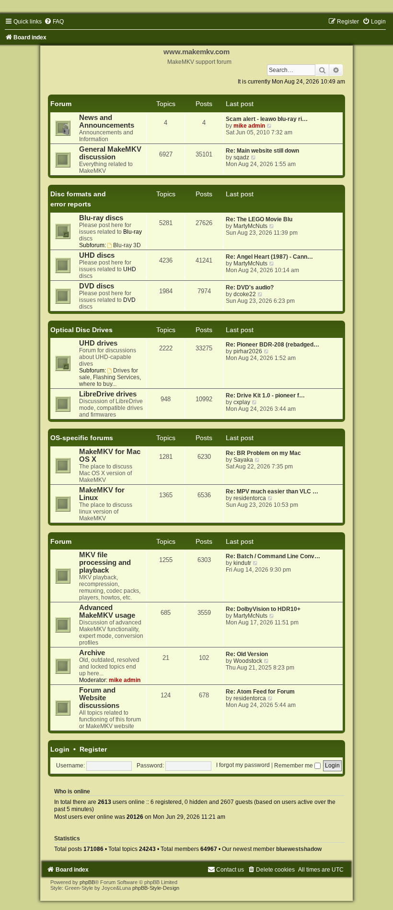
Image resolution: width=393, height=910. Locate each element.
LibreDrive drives (108, 394)
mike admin (249, 125)
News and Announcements (106, 121)
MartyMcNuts (250, 226)
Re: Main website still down (262, 150)
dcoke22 (244, 294)
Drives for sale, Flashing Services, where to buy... (110, 377)
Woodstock (247, 661)
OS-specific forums (81, 438)
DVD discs (96, 286)
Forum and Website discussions (99, 697)
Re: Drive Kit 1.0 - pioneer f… (265, 395)
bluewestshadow (299, 849)
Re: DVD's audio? (250, 287)
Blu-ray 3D (127, 245)
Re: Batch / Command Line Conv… (273, 556)
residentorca (249, 498)
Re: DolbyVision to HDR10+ (263, 609)
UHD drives (98, 343)
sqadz (241, 157)
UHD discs (97, 255)
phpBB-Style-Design (155, 888)
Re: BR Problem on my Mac (263, 453)
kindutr (242, 563)
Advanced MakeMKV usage (107, 611)
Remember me (294, 765)
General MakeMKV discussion (110, 153)
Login (59, 749)
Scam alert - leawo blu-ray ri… (267, 119)
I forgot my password (243, 765)
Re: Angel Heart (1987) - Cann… (269, 256)
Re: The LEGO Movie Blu (259, 219)
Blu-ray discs (101, 218)
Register (93, 749)
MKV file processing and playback (105, 562)
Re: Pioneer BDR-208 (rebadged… (272, 344)
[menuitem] (54, 21)
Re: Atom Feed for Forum (260, 691)
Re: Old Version (247, 654)
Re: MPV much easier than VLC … (272, 491)
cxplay (241, 402)
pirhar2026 (247, 351)
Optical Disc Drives (81, 330)
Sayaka (243, 459)
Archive (92, 653)
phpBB (87, 882)
